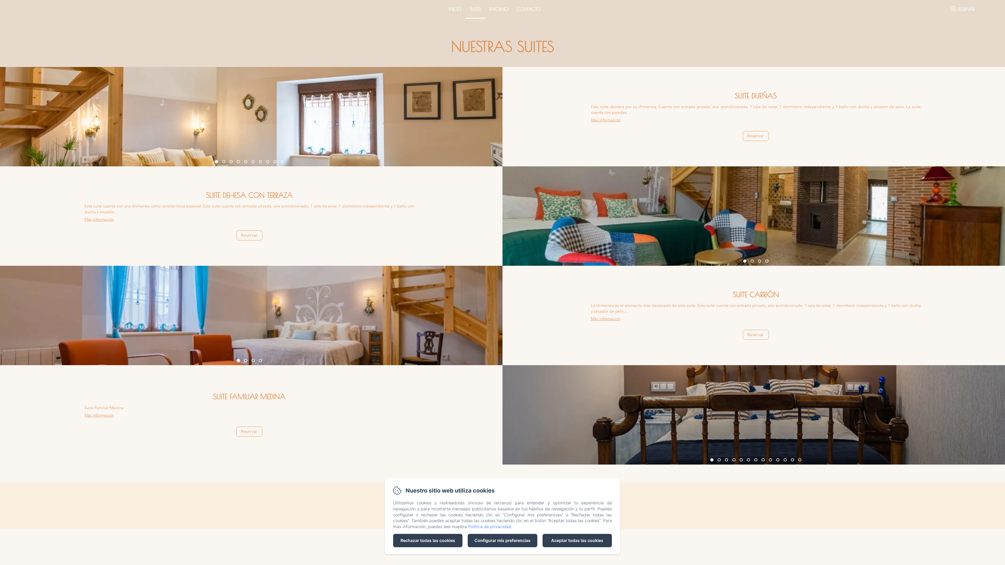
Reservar (755, 135)
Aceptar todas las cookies (577, 540)
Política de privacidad (489, 526)
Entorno (498, 9)
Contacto (528, 9)
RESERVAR (966, 9)
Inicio (455, 9)
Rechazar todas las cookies (427, 540)
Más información (606, 119)
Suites (475, 9)
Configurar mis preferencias (502, 540)
